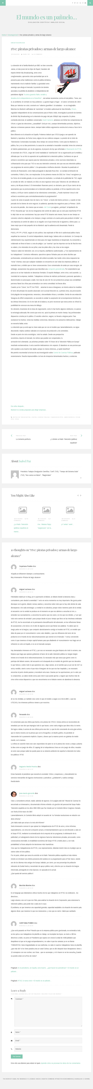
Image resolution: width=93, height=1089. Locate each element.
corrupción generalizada (56, 269)
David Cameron (48, 120)
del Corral (47, 207)
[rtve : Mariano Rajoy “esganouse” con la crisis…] (32, 510)
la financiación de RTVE (73, 149)
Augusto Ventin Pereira (28, 766)
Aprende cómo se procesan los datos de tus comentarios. (61, 1063)
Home (4, 35)
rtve (12, 419)
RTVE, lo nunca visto (77, 524)
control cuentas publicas (41, 417)
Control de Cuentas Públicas (63, 352)
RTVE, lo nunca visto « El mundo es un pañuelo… (35, 980)
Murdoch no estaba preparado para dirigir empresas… (29, 410)
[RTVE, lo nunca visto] (79, 510)
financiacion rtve (57, 417)
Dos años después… (18, 406)
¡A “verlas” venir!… (53, 524)
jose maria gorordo (26, 793)
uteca (17, 419)
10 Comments (38, 54)
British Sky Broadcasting (22, 417)
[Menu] (3, 3)
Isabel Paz (26, 54)
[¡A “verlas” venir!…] (55, 510)
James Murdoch (69, 417)
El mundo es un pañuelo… (46, 17)
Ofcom (73, 109)
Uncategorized (13, 35)
